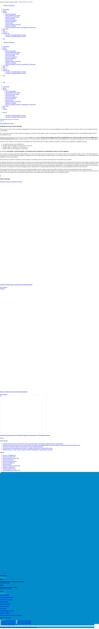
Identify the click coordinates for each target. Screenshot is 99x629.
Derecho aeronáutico (8, 456)
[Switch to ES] (4, 39)
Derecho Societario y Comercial (10, 465)
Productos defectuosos (8, 468)
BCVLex (2, 120)
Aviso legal (15, 627)
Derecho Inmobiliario (8, 462)
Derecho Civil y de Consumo (9, 458)
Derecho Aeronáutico (4, 595)
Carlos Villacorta (3, 287)
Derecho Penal (6, 464)
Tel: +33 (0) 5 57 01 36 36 (5, 588)
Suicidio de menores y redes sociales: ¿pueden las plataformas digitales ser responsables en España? (27, 449)
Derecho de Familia (7, 459)
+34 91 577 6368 (13, 2)
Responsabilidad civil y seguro (7, 123)
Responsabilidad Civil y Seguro (6, 597)
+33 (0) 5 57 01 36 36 (27, 2)
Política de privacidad (23, 627)
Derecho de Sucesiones (8, 461)
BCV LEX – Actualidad (8, 455)
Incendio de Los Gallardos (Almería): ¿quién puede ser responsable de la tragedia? (16, 284)
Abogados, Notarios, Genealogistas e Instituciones (11, 615)
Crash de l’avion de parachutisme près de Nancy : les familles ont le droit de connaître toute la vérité (28, 448)
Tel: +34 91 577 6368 (5, 582)
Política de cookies (33, 627)
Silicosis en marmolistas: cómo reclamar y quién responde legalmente (13, 391)
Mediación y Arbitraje (8, 467)
